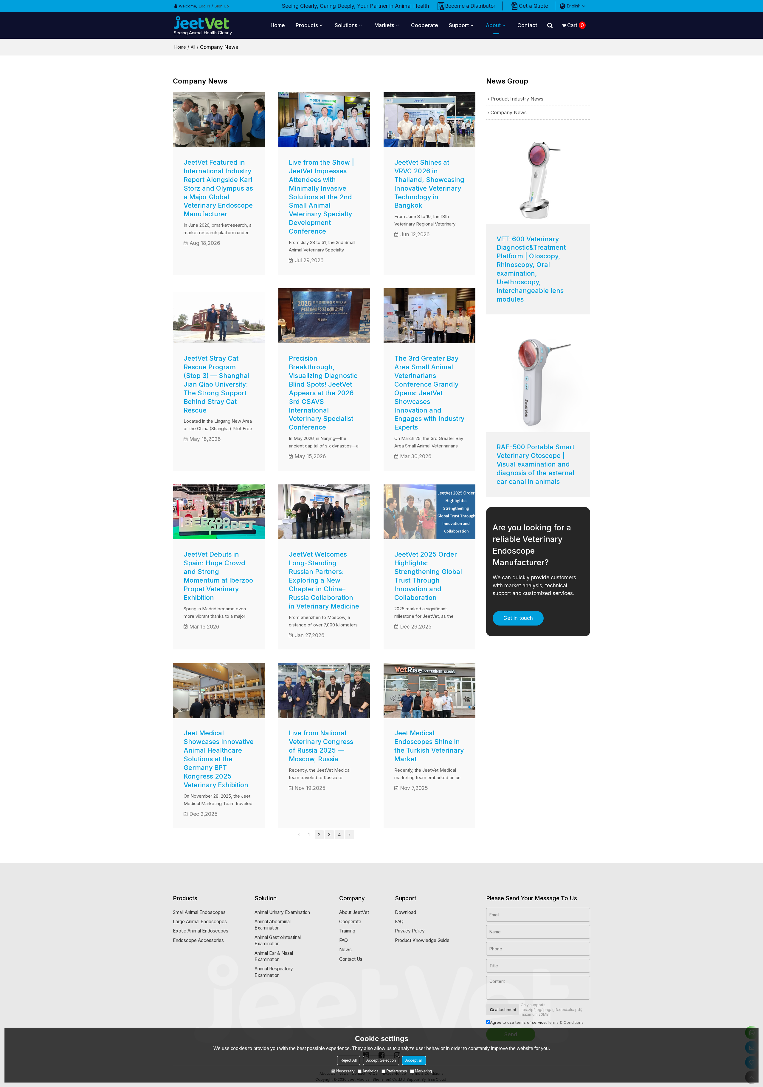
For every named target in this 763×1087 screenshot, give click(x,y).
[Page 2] (349, 834)
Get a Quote (533, 6)
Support (459, 25)
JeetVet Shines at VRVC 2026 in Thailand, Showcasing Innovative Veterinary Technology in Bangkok (429, 183)
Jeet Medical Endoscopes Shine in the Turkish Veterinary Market (429, 746)
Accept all (414, 1060)
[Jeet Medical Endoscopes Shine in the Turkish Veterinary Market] (429, 690)
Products (307, 25)
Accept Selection (381, 1060)
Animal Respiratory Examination (274, 972)
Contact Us (350, 959)
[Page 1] (298, 834)
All (193, 47)
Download (405, 912)
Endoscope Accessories (198, 940)
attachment (505, 1009)
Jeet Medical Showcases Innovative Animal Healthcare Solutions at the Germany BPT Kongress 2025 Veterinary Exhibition (219, 759)
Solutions (346, 25)
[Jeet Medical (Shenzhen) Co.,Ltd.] (202, 22)
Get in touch (518, 618)
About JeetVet (354, 912)
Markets (384, 25)
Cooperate (424, 25)
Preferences (396, 1071)
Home (278, 25)
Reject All (348, 1060)
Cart (575, 25)
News (345, 949)
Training (347, 931)
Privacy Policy (410, 931)
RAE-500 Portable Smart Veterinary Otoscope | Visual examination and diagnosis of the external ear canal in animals (535, 464)
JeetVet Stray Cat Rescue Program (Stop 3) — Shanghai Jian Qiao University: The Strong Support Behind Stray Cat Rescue (216, 384)
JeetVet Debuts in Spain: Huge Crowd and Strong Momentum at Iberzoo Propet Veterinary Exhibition (218, 575)
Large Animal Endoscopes (200, 921)
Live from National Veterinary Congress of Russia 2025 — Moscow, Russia (321, 746)
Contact (527, 25)
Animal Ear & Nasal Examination (274, 956)
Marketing (423, 1071)
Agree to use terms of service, (537, 1022)
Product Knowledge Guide (422, 940)
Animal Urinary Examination (282, 912)
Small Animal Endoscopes (199, 912)
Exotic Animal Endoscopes (200, 931)
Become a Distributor (470, 6)
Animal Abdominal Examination (273, 925)
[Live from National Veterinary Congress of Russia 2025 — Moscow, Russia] (324, 690)
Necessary (345, 1071)
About (493, 25)
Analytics (370, 1071)
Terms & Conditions (565, 1022)
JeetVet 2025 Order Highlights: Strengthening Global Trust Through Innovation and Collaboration (428, 575)
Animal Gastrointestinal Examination (278, 941)
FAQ (343, 940)
